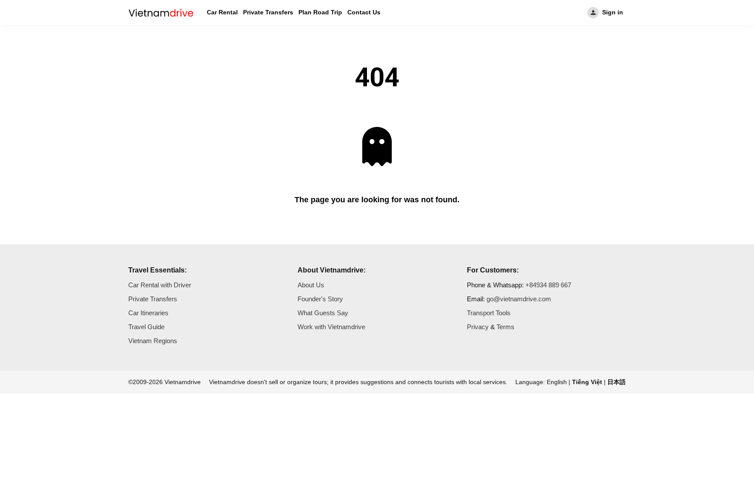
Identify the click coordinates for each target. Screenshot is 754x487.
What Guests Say (323, 313)
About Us (311, 285)
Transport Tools (489, 313)
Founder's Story (320, 299)
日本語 (616, 381)
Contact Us (363, 12)
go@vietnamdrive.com (519, 299)
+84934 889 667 (548, 285)
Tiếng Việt (587, 381)
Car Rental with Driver (159, 285)
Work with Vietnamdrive (331, 326)
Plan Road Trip (320, 12)
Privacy (478, 326)
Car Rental (222, 12)
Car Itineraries (148, 313)
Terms (505, 326)
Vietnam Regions (152, 340)
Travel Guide (146, 326)
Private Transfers (268, 12)
